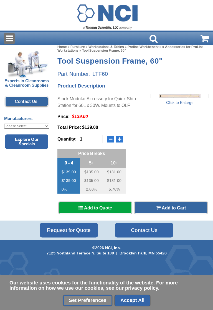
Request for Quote (69, 230)
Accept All (132, 300)
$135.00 (91, 172)
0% (64, 189)
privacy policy (141, 288)
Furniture (77, 47)
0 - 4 (69, 163)
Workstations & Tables (106, 47)
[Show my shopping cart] (205, 38)
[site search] (153, 38)
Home (62, 47)
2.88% (91, 189)
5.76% (114, 189)
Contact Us (144, 230)
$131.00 (114, 172)
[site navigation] (9, 38)
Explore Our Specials (27, 141)
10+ (114, 163)
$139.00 (69, 172)
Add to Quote (97, 208)
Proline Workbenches (144, 47)
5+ (91, 163)
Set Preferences (87, 300)
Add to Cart (173, 208)
